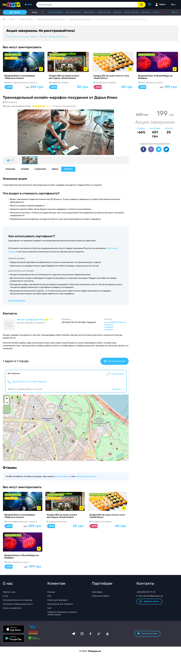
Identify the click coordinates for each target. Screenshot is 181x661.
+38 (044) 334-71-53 (145, 592)
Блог (49, 608)
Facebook (108, 325)
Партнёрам (97, 592)
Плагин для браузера (57, 600)
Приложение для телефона (60, 604)
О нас (5, 596)
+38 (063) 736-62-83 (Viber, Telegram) (29, 382)
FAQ (49, 596)
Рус (173, 4)
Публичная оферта (100, 596)
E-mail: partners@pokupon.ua (149, 596)
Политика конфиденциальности (18, 604)
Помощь (51, 592)
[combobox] (87, 4)
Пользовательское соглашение (18, 600)
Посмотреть (13, 68)
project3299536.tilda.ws (115, 322)
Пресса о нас (9, 592)
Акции (34, 12)
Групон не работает (12, 608)
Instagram (108, 327)
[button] (7, 398)
